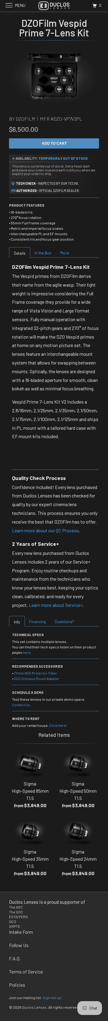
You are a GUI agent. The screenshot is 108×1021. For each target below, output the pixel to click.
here (27, 652)
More (64, 253)
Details (20, 253)
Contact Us (21, 705)
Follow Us (18, 945)
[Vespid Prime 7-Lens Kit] (54, 76)
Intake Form (21, 932)
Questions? (64, 621)
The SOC (16, 912)
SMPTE (14, 926)
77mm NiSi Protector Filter (35, 673)
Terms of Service (26, 971)
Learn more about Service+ (55, 605)
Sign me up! (52, 997)
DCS (12, 921)
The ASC (16, 907)
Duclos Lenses (34, 1007)
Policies (17, 985)
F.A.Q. (15, 958)
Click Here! (58, 725)
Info (17, 622)
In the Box (42, 253)
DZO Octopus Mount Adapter (36, 678)
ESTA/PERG (18, 917)
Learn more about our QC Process (45, 530)
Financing (37, 621)
